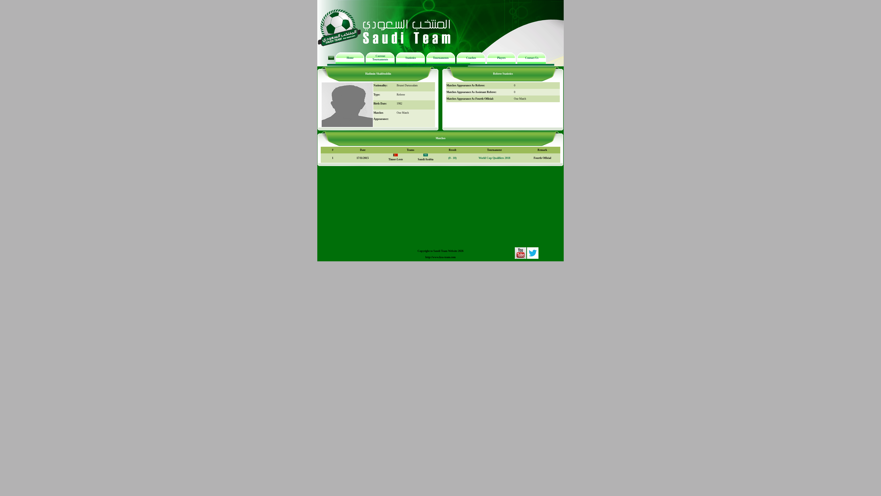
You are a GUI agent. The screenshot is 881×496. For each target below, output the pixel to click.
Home (350, 57)
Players (501, 57)
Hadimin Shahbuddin (378, 73)
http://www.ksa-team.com (440, 257)
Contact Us (531, 57)
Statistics (410, 57)
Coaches (471, 57)
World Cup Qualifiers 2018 (494, 158)
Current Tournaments (380, 57)
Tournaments (441, 57)
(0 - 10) (452, 158)
